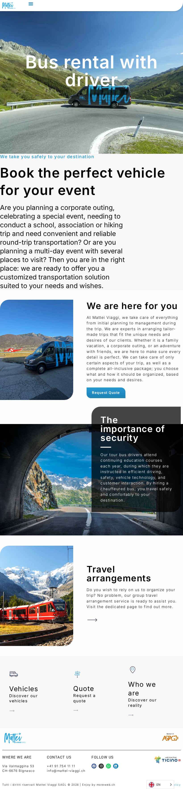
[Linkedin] (115, 766)
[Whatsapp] (108, 766)
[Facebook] (94, 766)
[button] (30, 3)
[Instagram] (101, 766)
